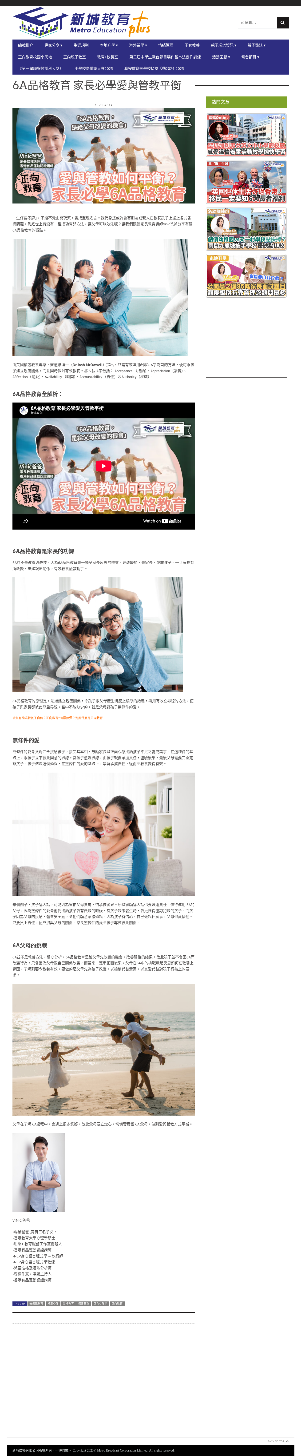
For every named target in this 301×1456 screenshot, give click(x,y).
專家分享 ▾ (53, 45)
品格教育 (68, 1439)
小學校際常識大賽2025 (94, 68)
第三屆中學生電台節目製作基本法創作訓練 (165, 57)
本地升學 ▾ (109, 45)
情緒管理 (165, 45)
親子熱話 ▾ (256, 45)
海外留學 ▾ (138, 45)
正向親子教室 (74, 57)
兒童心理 (53, 1439)
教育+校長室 (107, 57)
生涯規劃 (81, 45)
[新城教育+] (81, 22)
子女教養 (192, 45)
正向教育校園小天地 (35, 57)
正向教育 (117, 1439)
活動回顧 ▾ (221, 57)
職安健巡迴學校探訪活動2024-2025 (154, 68)
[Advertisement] (246, 345)
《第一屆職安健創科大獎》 (40, 68)
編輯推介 (25, 45)
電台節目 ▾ (250, 57)
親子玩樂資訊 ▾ (223, 45)
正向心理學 (100, 1439)
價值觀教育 (36, 1439)
